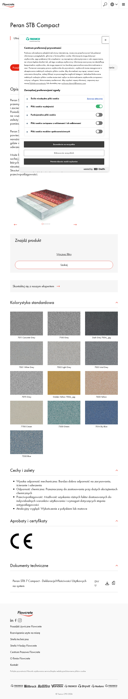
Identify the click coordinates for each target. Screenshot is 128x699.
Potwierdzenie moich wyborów (64, 161)
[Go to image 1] (44, 224)
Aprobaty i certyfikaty (28, 521)
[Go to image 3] (48, 224)
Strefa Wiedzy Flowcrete (23, 645)
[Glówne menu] (123, 4)
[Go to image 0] (42, 224)
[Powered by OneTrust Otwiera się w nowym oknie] (95, 170)
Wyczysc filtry (64, 254)
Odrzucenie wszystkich (64, 153)
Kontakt (14, 665)
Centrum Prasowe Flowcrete (25, 652)
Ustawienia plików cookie (75, 671)
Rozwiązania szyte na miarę (25, 633)
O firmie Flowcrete (20, 658)
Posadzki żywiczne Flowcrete (26, 626)
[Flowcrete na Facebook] (15, 621)
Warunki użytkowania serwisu (38, 671)
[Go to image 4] (49, 224)
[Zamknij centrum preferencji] (105, 40)
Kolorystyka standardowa (32, 302)
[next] (75, 225)
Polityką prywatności (38, 83)
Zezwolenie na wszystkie (64, 144)
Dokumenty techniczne (29, 565)
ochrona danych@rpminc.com (74, 83)
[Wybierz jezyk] (114, 4)
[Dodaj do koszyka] (113, 583)
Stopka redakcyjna (57, 671)
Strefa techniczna (19, 639)
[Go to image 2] (46, 224)
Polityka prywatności (18, 671)
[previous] (15, 225)
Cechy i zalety (22, 470)
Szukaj (64, 265)
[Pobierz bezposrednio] (107, 583)
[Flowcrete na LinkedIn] (11, 621)
